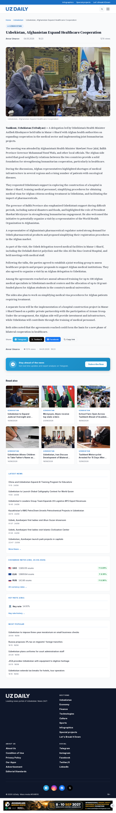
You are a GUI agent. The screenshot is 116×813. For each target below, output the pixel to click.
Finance (63, 709)
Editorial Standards (16, 771)
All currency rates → (17, 587)
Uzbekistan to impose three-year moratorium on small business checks (43, 632)
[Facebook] (62, 788)
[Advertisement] (58, 806)
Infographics (68, 2)
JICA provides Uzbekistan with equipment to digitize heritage (38, 661)
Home (8, 20)
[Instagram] (54, 788)
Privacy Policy (13, 757)
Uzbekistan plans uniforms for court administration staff (36, 651)
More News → (14, 549)
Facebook (54, 339)
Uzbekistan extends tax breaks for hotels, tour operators (36, 670)
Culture (63, 718)
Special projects (83, 2)
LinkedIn (63, 766)
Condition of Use (15, 753)
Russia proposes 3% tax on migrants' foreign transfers (35, 642)
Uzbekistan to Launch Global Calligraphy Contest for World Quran (41, 491)
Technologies (66, 713)
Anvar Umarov (12, 39)
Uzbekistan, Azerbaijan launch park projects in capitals (35, 539)
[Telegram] (46, 788)
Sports (63, 723)
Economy (64, 704)
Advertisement (14, 766)
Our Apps (11, 762)
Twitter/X (38, 339)
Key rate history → (16, 613)
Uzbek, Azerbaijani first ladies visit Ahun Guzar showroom (37, 520)
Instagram (64, 753)
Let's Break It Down (101, 2)
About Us (11, 748)
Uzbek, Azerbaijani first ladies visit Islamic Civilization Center (38, 529)
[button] (101, 9)
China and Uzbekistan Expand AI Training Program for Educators (40, 482)
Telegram (21, 339)
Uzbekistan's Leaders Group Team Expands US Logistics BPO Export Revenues (47, 501)
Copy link (70, 339)
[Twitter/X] (70, 788)
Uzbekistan (18, 20)
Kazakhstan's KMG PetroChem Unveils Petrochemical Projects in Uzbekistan (46, 510)
